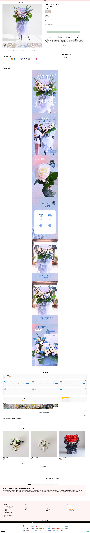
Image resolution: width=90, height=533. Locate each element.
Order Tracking (26, 509)
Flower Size (46, 8)
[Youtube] (47, 520)
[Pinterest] (46, 520)
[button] (66, 477)
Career (46, 507)
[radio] (46, 11)
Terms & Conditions (48, 509)
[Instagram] (42, 520)
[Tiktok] (44, 520)
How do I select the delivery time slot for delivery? (52, 478)
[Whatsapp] (49, 520)
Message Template (46, 15)
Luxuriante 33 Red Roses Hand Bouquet (64, 457)
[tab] (29, 484)
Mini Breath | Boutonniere (34, 457)
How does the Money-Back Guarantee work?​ (51, 476)
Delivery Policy (26, 508)
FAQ (25, 507)
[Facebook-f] (41, 520)
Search (85, 410)
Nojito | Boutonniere (6, 457)
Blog (46, 506)
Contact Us (26, 506)
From (45, 20)
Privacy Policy (47, 508)
